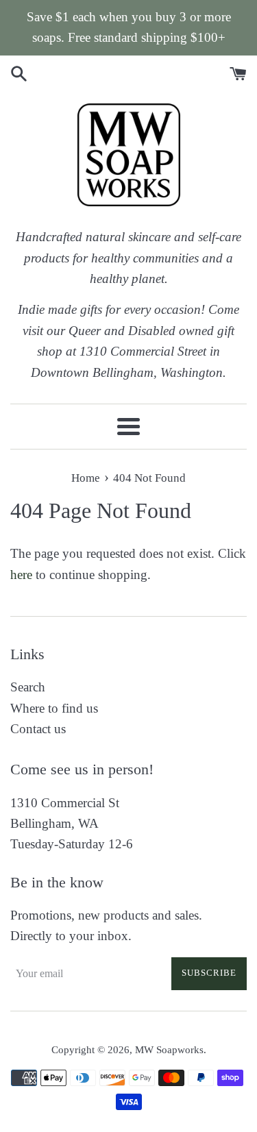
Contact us (38, 729)
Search (27, 687)
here (21, 574)
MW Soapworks (169, 1049)
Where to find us (54, 708)
